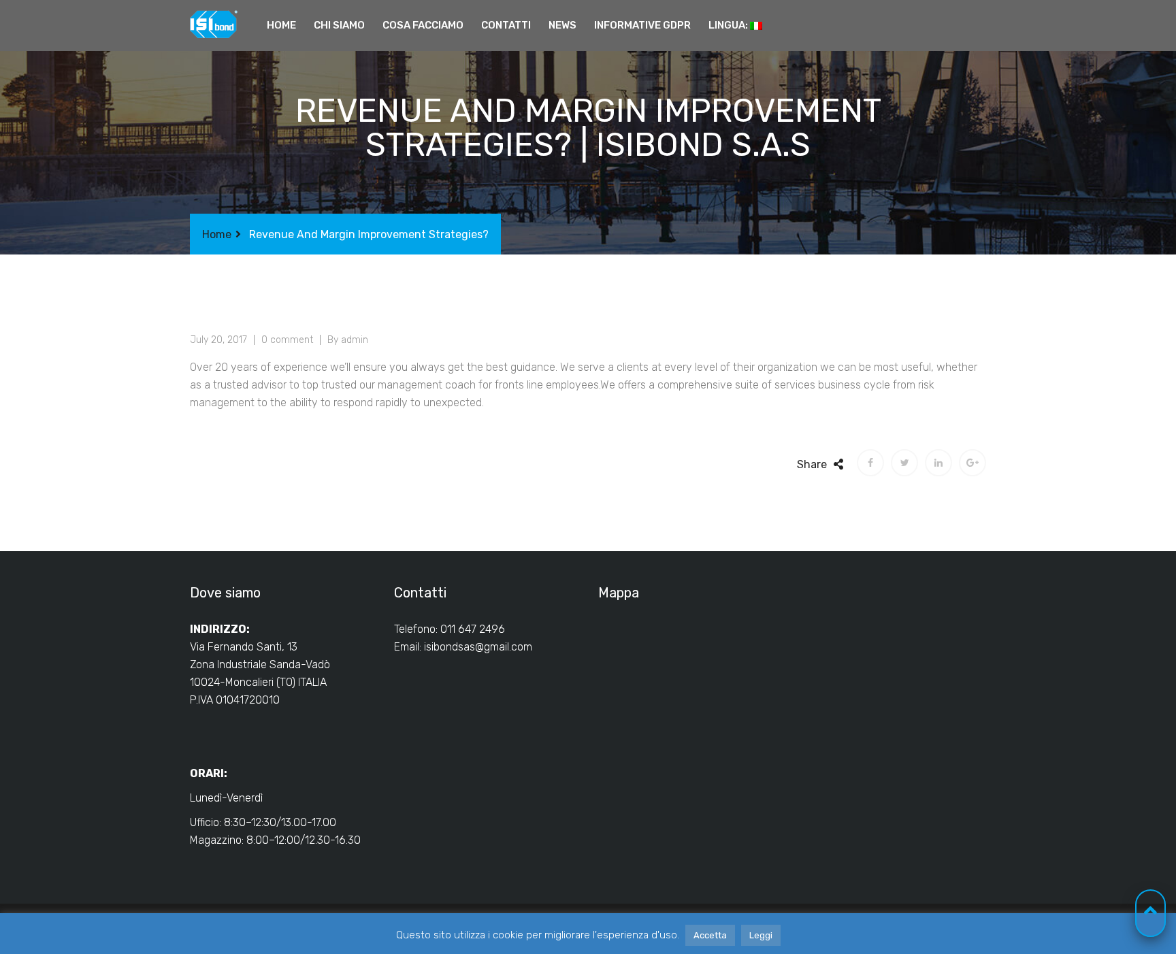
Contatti (506, 25)
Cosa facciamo (422, 25)
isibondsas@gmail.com (478, 646)
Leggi (760, 935)
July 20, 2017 (218, 340)
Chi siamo (339, 25)
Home (281, 25)
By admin (347, 340)
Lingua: (729, 25)
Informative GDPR (642, 25)
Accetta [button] (710, 935)
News (562, 25)
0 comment (287, 340)
